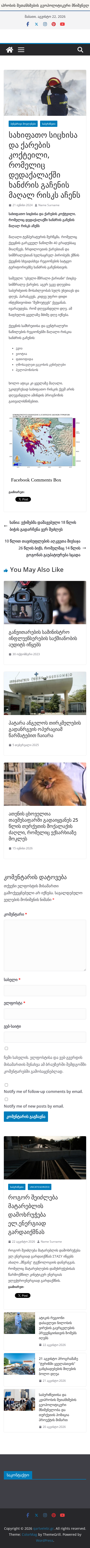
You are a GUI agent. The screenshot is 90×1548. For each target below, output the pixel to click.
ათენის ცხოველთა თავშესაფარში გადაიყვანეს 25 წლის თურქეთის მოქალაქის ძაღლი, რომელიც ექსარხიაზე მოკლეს (43, 826)
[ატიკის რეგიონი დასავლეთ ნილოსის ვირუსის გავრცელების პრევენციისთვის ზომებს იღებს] (19, 1331)
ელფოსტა (14, 1002)
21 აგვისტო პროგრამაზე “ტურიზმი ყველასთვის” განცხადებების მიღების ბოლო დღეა (58, 1366)
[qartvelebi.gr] (9, 50)
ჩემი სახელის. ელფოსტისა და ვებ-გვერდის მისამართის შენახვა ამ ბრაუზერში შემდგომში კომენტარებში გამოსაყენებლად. (45, 1064)
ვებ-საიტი (12, 1026)
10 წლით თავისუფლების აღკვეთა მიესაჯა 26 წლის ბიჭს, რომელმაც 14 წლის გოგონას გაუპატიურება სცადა (42, 548)
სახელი (12, 979)
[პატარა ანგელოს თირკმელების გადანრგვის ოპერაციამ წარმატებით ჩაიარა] (45, 674)
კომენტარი (15, 914)
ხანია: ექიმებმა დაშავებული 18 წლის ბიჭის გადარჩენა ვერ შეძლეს (43, 526)
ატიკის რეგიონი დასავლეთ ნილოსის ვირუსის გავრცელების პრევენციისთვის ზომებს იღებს (58, 1327)
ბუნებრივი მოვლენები (23, 123)
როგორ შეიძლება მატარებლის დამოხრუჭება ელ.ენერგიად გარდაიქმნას (33, 1214)
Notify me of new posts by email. (34, 1106)
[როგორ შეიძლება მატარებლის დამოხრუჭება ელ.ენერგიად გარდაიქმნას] (45, 1157)
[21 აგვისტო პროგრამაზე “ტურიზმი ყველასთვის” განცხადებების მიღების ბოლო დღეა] (19, 1369)
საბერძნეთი (48, 123)
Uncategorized (39, 1187)
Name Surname (49, 205)
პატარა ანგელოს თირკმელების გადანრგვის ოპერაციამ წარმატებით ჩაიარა (45, 729)
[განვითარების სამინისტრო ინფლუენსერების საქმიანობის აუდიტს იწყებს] (45, 583)
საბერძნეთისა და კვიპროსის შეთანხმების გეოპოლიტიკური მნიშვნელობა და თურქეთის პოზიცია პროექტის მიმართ (57, 1407)
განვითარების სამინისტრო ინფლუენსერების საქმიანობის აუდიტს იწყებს (43, 638)
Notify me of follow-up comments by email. (43, 1091)
